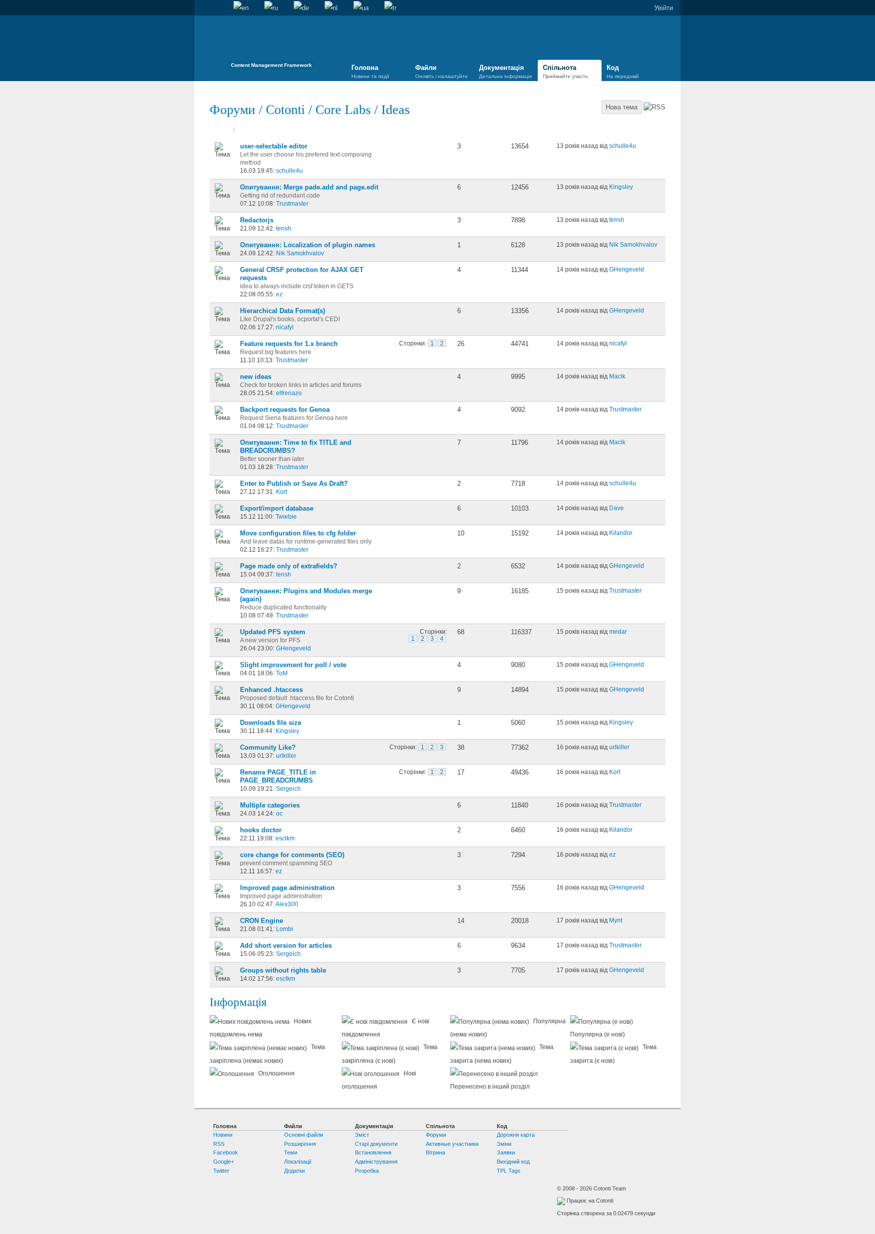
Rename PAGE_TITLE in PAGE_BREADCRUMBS (278, 776)
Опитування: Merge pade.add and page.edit (309, 187)
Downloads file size (270, 722)
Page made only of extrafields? (288, 566)
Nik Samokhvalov (300, 253)
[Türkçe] (390, 8)
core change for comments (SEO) (292, 855)
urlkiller (286, 755)
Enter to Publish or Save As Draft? (294, 483)
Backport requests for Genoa (285, 409)
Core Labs (343, 109)
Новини (222, 1135)
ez (279, 294)
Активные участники (452, 1144)
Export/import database (276, 508)
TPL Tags (509, 1171)
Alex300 (286, 904)
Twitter (221, 1171)
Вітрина (435, 1152)
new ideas (255, 376)
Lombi (284, 929)
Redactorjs (256, 220)
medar (618, 631)
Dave (616, 508)
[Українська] (361, 8)
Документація (505, 71)
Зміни (504, 1144)
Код (623, 71)
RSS (218, 1144)
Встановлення (373, 1152)
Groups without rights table (283, 970)
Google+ (223, 1162)
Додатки (294, 1171)
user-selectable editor (273, 146)
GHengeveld (626, 269)
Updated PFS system (272, 632)
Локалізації (297, 1162)
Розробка (367, 1171)
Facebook (225, 1152)
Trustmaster (292, 203)
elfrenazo (289, 393)
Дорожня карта (516, 1135)
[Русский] (271, 8)
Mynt (615, 920)
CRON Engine (261, 920)
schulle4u (289, 170)
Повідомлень (479, 130)
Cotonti (285, 109)
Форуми (234, 109)
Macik (617, 376)
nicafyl (285, 327)
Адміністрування (376, 1162)
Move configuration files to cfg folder (298, 533)
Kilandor (620, 532)
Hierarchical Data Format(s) (282, 311)
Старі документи (376, 1144)
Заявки (506, 1152)
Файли (441, 71)
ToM (282, 673)
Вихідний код (513, 1162)
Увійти (663, 8)
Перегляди (528, 130)
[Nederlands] (331, 8)
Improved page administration (287, 888)
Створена (252, 130)
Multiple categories (270, 805)
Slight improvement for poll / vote (293, 665)
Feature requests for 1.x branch (289, 344)
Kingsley (621, 186)
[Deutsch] (301, 8)
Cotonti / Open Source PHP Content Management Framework (271, 45)
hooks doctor (261, 830)
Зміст (362, 1135)
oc (279, 813)
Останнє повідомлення (595, 130)
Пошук (217, 8)
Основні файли (303, 1135)
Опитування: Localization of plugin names (307, 245)
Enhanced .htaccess (271, 689)
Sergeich (288, 788)
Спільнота (565, 71)
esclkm (285, 838)
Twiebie (286, 516)
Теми (224, 130)
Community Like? (268, 747)
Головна (202, 8)
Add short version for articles (286, 945)
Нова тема (622, 107)
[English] (241, 8)
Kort (281, 491)
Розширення (300, 1144)
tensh (283, 228)
